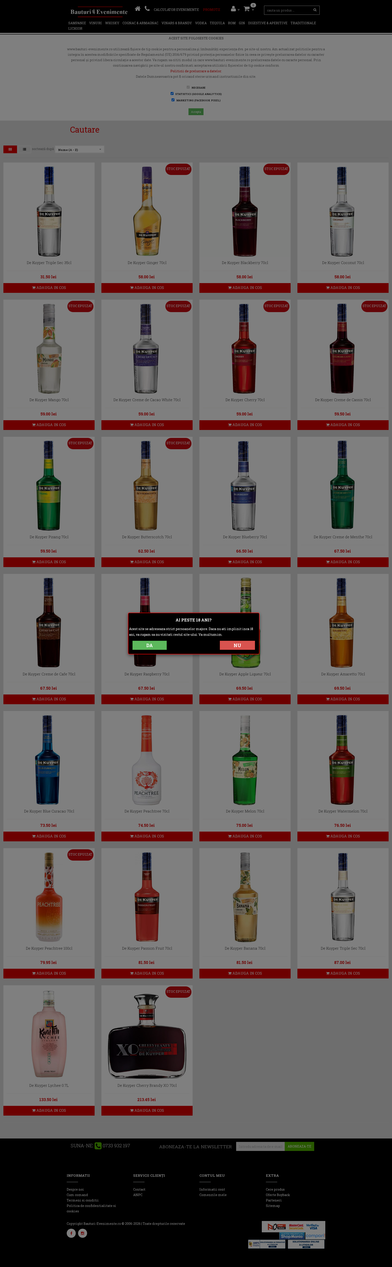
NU (237, 645)
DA (149, 645)
